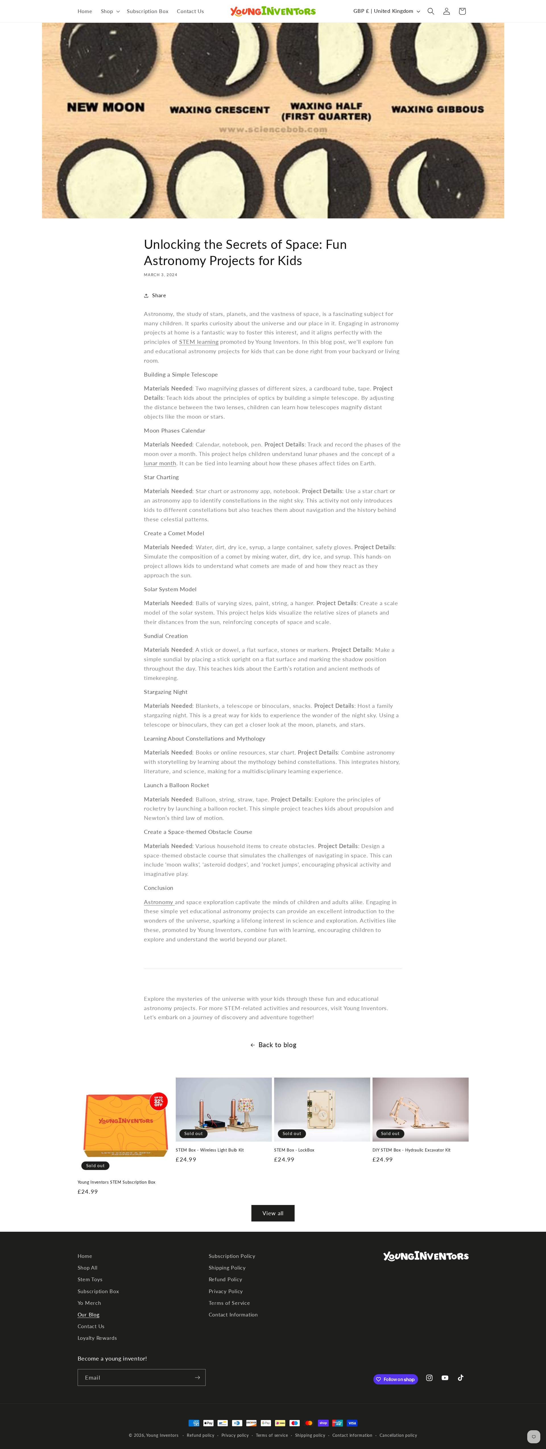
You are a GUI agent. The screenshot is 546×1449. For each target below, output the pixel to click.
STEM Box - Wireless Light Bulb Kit (210, 1150)
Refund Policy (225, 1279)
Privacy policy (235, 1435)
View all (273, 1213)
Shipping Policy (227, 1268)
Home (85, 1256)
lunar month (160, 463)
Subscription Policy (232, 1256)
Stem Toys (90, 1279)
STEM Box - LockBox (294, 1150)
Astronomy (159, 901)
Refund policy (200, 1435)
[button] (110, 11)
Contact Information (233, 1315)
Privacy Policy (226, 1291)
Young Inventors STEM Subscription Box (117, 1182)
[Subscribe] (197, 1377)
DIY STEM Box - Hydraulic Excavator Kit (412, 1150)
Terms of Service (229, 1303)
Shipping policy (310, 1435)
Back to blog (277, 1045)
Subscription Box (98, 1291)
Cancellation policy (398, 1435)
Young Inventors (162, 1435)
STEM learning (199, 341)
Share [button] (159, 295)
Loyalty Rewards (97, 1338)
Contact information (352, 1435)
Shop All (88, 1268)
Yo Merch (89, 1303)
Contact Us (91, 1326)
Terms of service (272, 1435)
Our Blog (89, 1315)
